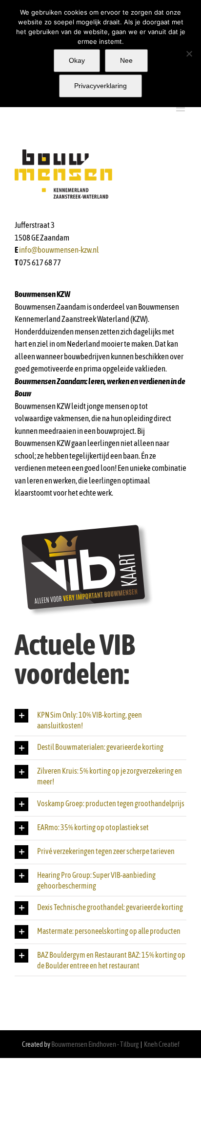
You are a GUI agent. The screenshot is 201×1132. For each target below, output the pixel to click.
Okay (77, 60)
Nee (126, 60)
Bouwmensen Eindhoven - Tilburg (95, 1044)
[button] (100, 720)
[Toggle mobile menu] (181, 108)
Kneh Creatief (162, 1044)
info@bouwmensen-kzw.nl (59, 250)
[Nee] (189, 53)
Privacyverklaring (100, 86)
